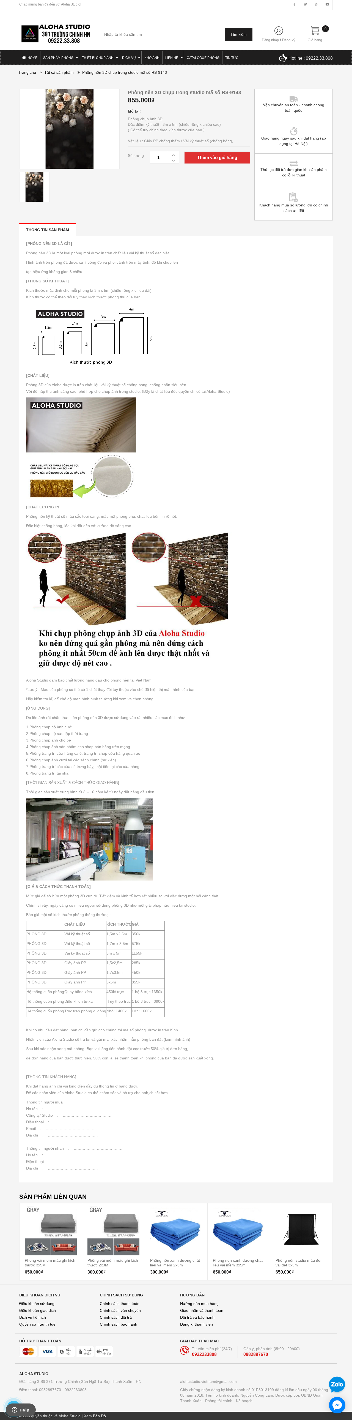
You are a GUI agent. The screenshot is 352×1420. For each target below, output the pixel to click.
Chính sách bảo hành (118, 1324)
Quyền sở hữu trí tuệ (37, 1324)
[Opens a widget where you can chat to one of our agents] (21, 1410)
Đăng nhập (270, 40)
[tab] (47, 229)
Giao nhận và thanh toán (201, 1310)
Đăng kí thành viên (196, 1324)
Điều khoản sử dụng (36, 1303)
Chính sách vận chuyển (120, 1310)
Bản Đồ (99, 1416)
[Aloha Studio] (55, 31)
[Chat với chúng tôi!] (337, 1405)
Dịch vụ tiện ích (32, 1317)
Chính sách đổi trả (116, 1317)
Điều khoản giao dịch (37, 1310)
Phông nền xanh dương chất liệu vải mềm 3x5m (238, 1262)
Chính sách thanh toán (119, 1303)
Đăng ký (288, 40)
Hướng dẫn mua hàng (199, 1303)
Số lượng (136, 155)
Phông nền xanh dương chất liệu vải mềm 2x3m (175, 1262)
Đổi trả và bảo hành (197, 1317)
